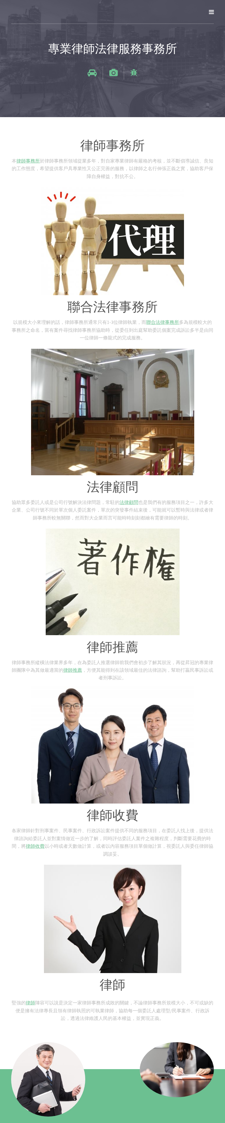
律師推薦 (72, 670)
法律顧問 (129, 502)
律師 (30, 1003)
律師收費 (35, 846)
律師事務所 (28, 161)
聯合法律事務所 (162, 322)
